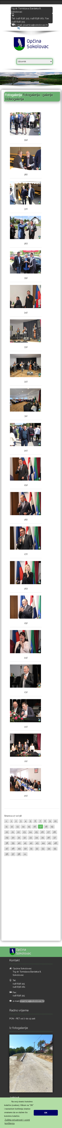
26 (42, 832)
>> (25, 854)
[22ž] (25, 711)
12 (12, 826)
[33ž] (25, 331)
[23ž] (25, 676)
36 (48, 837)
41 (25, 843)
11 (6, 826)
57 (13, 854)
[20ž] (25, 780)
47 (7, 848)
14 (23, 826)
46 (55, 843)
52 (37, 848)
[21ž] (25, 745)
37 (54, 837)
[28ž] (25, 504)
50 (25, 848)
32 (25, 837)
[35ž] (25, 262)
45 (49, 843)
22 (18, 832)
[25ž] (25, 607)
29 (7, 837)
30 (13, 837)
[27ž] (25, 538)
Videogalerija (14, 99)
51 (31, 848)
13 (18, 826)
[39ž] (25, 124)
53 (43, 848)
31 (19, 837)
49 (19, 848)
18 (46, 826)
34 (36, 837)
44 (43, 843)
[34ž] (25, 297)
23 (24, 832)
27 (48, 832)
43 (37, 843)
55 (55, 848)
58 (19, 854)
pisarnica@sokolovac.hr (35, 24)
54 (49, 848)
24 (30, 832)
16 (35, 826)
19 (52, 826)
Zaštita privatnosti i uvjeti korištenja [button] (17, 1122)
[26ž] (25, 573)
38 (7, 843)
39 (13, 843)
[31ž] (25, 400)
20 (7, 832)
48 (13, 848)
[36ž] (25, 228)
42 (31, 843)
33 (30, 837)
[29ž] (25, 469)
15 (29, 826)
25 (36, 832)
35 (42, 837)
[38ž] (25, 159)
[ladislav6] (31, 1063)
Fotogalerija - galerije (38, 95)
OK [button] (45, 1113)
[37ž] (25, 193)
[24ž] (25, 642)
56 (7, 854)
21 (13, 832)
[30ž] (25, 435)
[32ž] (25, 366)
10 (55, 821)
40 (19, 843)
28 (54, 832)
